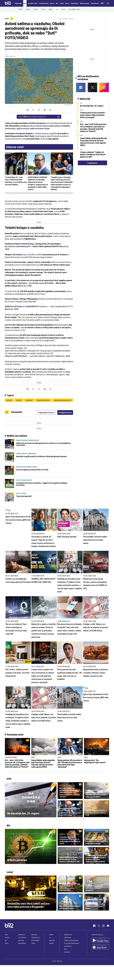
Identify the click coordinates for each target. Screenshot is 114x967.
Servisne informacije (95, 883)
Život (7, 943)
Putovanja (22, 938)
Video (51, 935)
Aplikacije (68, 946)
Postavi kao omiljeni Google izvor (32, 117)
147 (12, 441)
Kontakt (67, 952)
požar (10, 400)
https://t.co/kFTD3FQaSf (16, 356)
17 (12, 454)
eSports (34, 935)
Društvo (89, 808)
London (29, 400)
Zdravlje (21, 935)
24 (12, 467)
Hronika (89, 897)
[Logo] (8, 3)
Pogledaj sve (92, 163)
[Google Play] (100, 940)
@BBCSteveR (11, 306)
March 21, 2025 (25, 285)
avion (19, 400)
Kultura (21, 940)
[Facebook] (81, 87)
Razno (9, 810)
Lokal (33, 943)
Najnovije (18, 3)
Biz (6, 940)
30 (12, 494)
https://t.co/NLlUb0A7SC (28, 306)
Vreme (51, 943)
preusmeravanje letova (63, 400)
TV (50, 938)
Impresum (67, 938)
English (52, 940)
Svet (7, 19)
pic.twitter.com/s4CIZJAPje (41, 283)
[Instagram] (104, 87)
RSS (65, 949)
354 (12, 480)
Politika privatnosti (71, 943)
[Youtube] (108, 926)
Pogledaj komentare (46, 412)
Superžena (22, 943)
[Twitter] (92, 87)
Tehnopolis (35, 938)
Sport (7, 938)
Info (6, 935)
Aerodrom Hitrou (43, 400)
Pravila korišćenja (71, 940)
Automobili (35, 940)
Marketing (68, 935)
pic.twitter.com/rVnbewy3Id (17, 246)
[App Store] (100, 947)
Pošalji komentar (65, 412)
